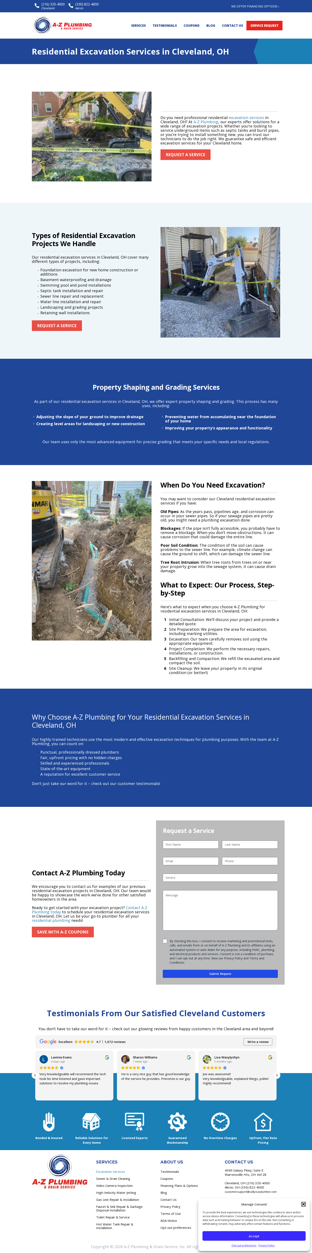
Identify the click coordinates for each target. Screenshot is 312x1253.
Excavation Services (110, 1171)
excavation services (246, 117)
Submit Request (220, 974)
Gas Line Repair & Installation (117, 1199)
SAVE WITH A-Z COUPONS (63, 932)
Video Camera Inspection (114, 1185)
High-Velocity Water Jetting (116, 1192)
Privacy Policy (267, 1245)
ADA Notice (168, 1220)
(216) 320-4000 (258, 1183)
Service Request (264, 25)
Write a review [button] (257, 1042)
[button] (303, 1204)
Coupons (192, 25)
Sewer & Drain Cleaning (113, 1178)
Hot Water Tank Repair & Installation (114, 1226)
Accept (254, 1236)
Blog (210, 25)
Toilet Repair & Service (113, 1217)
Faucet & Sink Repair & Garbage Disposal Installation (119, 1208)
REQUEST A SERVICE (185, 154)
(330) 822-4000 (252, 1187)
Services (138, 25)
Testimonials (165, 25)
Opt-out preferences (244, 1245)
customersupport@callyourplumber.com (251, 1192)
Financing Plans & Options (179, 1185)
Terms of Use (170, 1213)
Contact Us (232, 25)
